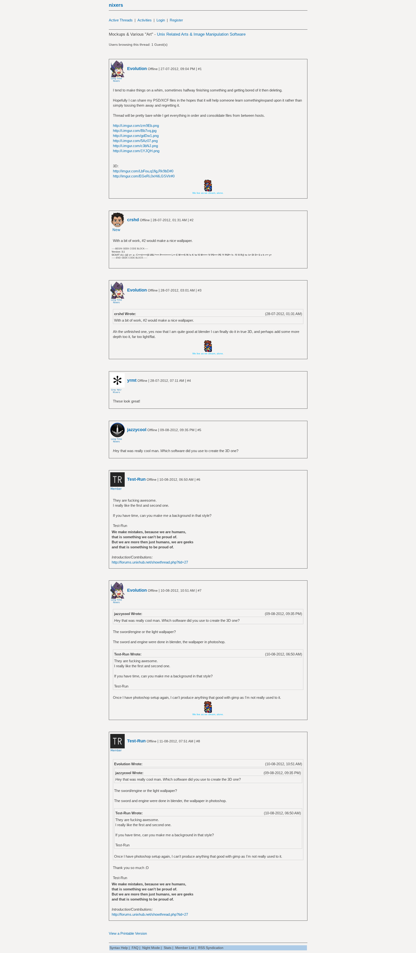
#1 (200, 69)
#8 (198, 741)
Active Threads (121, 20)
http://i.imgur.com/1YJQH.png (136, 151)
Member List (184, 948)
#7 (200, 590)
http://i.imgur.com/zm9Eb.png (136, 125)
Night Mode (151, 948)
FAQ (135, 948)
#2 (192, 220)
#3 (200, 290)
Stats (167, 948)
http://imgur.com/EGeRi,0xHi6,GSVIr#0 (144, 176)
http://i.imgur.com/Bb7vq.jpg (134, 131)
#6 (198, 479)
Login (160, 20)
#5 (199, 430)
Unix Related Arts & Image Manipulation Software (201, 34)
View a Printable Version (128, 933)
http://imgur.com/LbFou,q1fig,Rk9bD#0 (143, 171)
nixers (116, 5)
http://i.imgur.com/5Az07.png (135, 141)
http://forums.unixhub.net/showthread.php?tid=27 (150, 562)
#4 (189, 380)
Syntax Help (119, 948)
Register (176, 20)
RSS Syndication (210, 948)
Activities (144, 20)
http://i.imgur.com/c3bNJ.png (135, 146)
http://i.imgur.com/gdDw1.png (136, 136)
